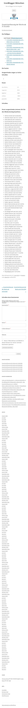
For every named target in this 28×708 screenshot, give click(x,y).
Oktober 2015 (5, 615)
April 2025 (4, 446)
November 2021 (5, 498)
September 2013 (5, 662)
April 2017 (4, 581)
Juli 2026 (4, 418)
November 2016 (5, 590)
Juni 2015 (4, 622)
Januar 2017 (4, 587)
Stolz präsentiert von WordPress (9, 705)
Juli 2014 (4, 643)
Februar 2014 (5, 652)
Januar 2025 (4, 451)
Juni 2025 (4, 442)
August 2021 (5, 504)
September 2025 (5, 436)
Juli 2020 (4, 528)
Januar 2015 (4, 632)
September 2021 (5, 502)
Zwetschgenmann (17, 38)
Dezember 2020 (5, 519)
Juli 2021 (4, 506)
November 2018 (5, 545)
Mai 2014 (4, 647)
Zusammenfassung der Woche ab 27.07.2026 (12, 367)
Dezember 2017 (5, 566)
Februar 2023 (5, 470)
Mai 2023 (4, 464)
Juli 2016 (4, 598)
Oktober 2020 (5, 523)
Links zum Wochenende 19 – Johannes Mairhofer (13, 380)
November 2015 (5, 613)
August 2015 (5, 618)
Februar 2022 (5, 493)
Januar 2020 (4, 530)
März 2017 (4, 583)
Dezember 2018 (5, 543)
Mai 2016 (4, 602)
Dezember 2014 (5, 633)
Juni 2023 (4, 463)
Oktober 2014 (5, 637)
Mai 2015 (4, 624)
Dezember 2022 (5, 474)
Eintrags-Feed (5, 692)
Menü (14, 10)
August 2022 (5, 481)
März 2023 (4, 468)
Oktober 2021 (5, 500)
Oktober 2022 (5, 478)
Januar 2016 (4, 609)
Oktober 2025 (5, 434)
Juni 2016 (4, 600)
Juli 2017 (4, 575)
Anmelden (4, 690)
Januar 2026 (4, 429)
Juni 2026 (4, 419)
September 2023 (5, 457)
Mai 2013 (4, 669)
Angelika (4, 399)
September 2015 (5, 617)
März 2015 (4, 628)
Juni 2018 (4, 555)
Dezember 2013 (5, 656)
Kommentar (5, 305)
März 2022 (4, 491)
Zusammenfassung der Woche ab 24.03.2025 (7, 289)
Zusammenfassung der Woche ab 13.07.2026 (12, 371)
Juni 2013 (4, 667)
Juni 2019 (4, 532)
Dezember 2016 (5, 588)
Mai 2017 (4, 579)
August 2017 (5, 573)
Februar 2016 (5, 607)
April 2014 (4, 648)
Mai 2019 (4, 534)
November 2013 (5, 658)
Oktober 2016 (5, 592)
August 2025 (5, 438)
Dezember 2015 (5, 611)
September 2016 (5, 594)
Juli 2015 (4, 620)
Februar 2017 (5, 585)
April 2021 (4, 511)
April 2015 (4, 626)
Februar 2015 (5, 630)
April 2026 (4, 423)
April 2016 (4, 603)
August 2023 (5, 459)
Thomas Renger (5, 679)
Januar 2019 (4, 541)
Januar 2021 (4, 517)
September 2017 (5, 571)
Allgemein (7, 277)
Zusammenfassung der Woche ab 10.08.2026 (12, 363)
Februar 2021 (5, 515)
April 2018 (4, 558)
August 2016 (5, 596)
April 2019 (4, 536)
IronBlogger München (14, 3)
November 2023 (5, 453)
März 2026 (4, 425)
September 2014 (5, 639)
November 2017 (5, 568)
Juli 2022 (4, 483)
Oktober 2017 (5, 570)
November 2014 (5, 635)
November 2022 (5, 476)
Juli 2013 (4, 665)
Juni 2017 (4, 577)
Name (4, 322)
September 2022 (5, 479)
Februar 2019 (5, 540)
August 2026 (5, 416)
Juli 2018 (4, 553)
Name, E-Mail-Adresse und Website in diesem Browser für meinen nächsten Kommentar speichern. (13, 342)
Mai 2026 (4, 421)
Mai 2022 (4, 487)
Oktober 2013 (5, 660)
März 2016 (4, 605)
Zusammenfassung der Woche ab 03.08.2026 (12, 365)
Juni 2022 (4, 485)
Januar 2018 (4, 564)
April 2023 (4, 466)
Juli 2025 (4, 440)
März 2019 (4, 538)
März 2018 (4, 560)
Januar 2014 (4, 654)
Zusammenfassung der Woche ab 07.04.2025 (20, 289)
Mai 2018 (4, 556)
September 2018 (5, 549)
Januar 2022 (4, 494)
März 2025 (4, 448)
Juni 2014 (4, 645)
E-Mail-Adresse (6, 328)
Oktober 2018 (5, 547)
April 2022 (4, 489)
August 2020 (5, 526)
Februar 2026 (5, 427)
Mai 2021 (4, 510)
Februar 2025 (5, 449)
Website (4, 334)
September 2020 (5, 525)
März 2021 (4, 513)
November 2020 (5, 521)
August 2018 (5, 551)
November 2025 (5, 433)
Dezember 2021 (5, 496)
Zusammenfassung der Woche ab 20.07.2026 (12, 369)
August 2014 (5, 641)
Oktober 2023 (5, 455)
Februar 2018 (5, 562)
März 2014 (4, 650)
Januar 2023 (4, 472)
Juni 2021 (4, 508)
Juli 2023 (4, 461)
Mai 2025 (4, 444)
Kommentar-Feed (6, 694)
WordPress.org (5, 695)
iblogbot (23, 275)
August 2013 (5, 663)
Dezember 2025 (5, 431)
